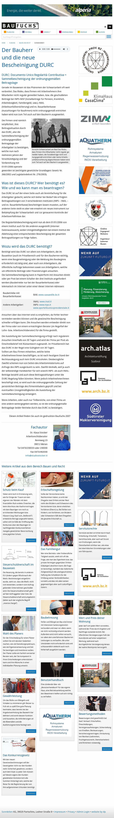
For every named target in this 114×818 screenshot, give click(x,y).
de (110, 26)
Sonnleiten (7, 811)
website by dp (99, 811)
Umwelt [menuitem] (47, 32)
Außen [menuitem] (102, 32)
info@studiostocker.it (36, 455)
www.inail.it (46, 301)
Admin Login (83, 811)
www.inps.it (45, 304)
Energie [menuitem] (83, 32)
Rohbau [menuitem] (28, 32)
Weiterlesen (31, 540)
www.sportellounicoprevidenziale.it (51, 307)
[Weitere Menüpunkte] (109, 37)
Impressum (60, 811)
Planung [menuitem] (10, 32)
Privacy (71, 811)
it (105, 26)
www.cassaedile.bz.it (49, 294)
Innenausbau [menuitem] (67, 32)
